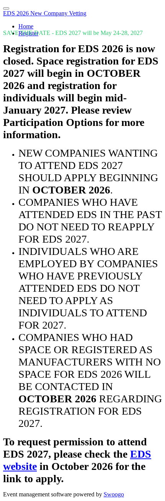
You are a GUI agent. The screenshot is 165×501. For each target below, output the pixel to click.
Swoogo (114, 494)
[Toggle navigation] (6, 8)
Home (25, 26)
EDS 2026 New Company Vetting (44, 13)
